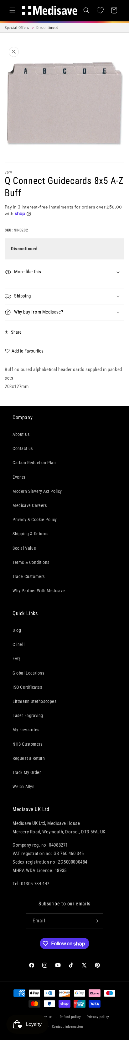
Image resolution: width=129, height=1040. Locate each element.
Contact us (23, 448)
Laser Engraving (28, 715)
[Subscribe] (96, 921)
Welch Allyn (24, 786)
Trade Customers (29, 576)
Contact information (67, 1027)
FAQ (16, 658)
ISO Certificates (27, 687)
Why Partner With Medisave (39, 590)
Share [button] (16, 332)
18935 (61, 870)
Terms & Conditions (31, 562)
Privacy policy (98, 1017)
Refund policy (70, 1017)
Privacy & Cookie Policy (35, 519)
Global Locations (28, 673)
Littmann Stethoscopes (35, 701)
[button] (12, 10)
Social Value (24, 548)
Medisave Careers (30, 505)
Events (19, 477)
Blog (17, 630)
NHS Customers (28, 744)
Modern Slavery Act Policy (37, 491)
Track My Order (27, 772)
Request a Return (29, 758)
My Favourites (26, 729)
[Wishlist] (100, 10)
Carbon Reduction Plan (34, 462)
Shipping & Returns (31, 533)
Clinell (18, 644)
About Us (21, 434)
